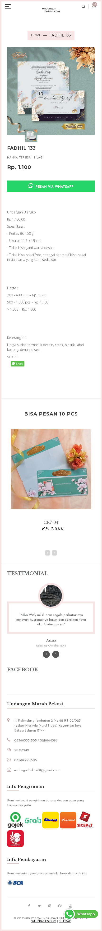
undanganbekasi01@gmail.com (36, 770)
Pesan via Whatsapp (54, 187)
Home (36, 35)
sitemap (65, 921)
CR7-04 (51, 522)
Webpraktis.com (43, 921)
